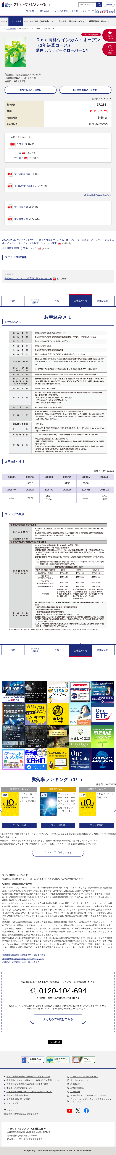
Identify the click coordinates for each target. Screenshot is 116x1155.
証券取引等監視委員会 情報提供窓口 (22, 1114)
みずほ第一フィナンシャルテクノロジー (88, 1095)
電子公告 (30, 11)
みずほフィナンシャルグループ (84, 1076)
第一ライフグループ (79, 1080)
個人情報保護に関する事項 (18, 1099)
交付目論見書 (21, 207)
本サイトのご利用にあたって (19, 1088)
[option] (19, 807)
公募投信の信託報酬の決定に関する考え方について (24, 962)
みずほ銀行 (75, 1084)
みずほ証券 (75, 1091)
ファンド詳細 (19, 825)
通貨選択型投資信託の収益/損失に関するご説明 (23, 959)
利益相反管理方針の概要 (17, 1095)
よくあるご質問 (61, 11)
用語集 (75, 11)
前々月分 (18, 158)
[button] (1, 810)
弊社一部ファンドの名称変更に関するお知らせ (28, 278)
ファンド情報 (11, 28)
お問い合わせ (44, 11)
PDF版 (20, 144)
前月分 (17, 152)
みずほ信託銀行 (77, 1088)
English (109, 4)
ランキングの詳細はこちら (58, 852)
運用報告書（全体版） (25, 186)
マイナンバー (12, 1110)
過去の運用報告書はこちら (97, 194)
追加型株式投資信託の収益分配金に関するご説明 (23, 955)
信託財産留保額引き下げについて (19, 248)
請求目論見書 (21, 219)
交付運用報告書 (22, 174)
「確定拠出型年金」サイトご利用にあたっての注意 (29, 1091)
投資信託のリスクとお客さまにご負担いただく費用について (33, 1080)
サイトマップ (88, 11)
